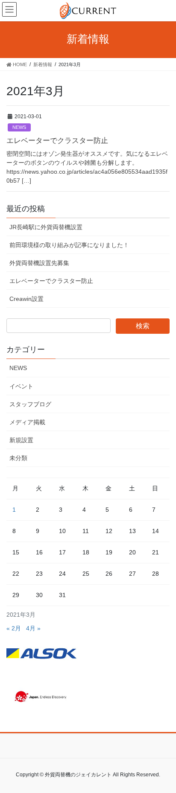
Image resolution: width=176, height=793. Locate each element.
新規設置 (21, 440)
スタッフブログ (30, 404)
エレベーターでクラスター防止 (57, 141)
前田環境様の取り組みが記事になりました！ (69, 245)
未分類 (18, 458)
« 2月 (13, 628)
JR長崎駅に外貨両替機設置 (45, 227)
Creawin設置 (26, 298)
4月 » (33, 628)
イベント (21, 386)
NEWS (19, 127)
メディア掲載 (27, 422)
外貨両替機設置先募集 (39, 262)
